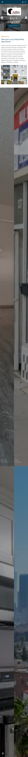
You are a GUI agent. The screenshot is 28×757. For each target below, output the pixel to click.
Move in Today (13, 25)
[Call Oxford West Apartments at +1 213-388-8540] (25, 2)
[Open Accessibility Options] (3, 754)
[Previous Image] (1, 17)
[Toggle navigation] (2, 2)
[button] (23, 2)
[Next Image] (26, 17)
